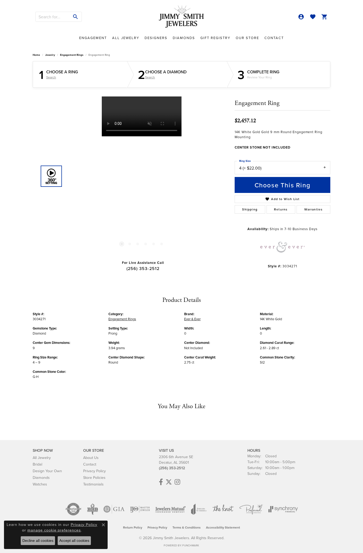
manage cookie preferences (54, 530)
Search (51, 77)
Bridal (37, 464)
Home (36, 55)
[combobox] (52, 17)
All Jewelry (125, 37)
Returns (281, 209)
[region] (141, 176)
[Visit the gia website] (114, 509)
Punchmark (190, 545)
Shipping (250, 209)
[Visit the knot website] (223, 509)
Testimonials (93, 484)
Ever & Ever (192, 318)
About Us (91, 457)
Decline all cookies (37, 540)
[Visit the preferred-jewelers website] (251, 509)
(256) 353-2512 (143, 268)
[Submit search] (76, 17)
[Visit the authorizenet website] (73, 509)
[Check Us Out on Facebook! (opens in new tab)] (161, 482)
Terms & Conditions (186, 527)
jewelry (50, 55)
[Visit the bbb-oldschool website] (92, 509)
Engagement (93, 37)
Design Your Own (47, 471)
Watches (40, 484)
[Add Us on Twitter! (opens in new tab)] (169, 482)
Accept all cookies (74, 540)
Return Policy (132, 527)
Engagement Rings (71, 55)
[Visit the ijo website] (140, 509)
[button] (301, 17)
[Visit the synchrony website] (283, 509)
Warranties (313, 209)
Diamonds (184, 37)
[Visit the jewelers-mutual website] (170, 509)
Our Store (247, 37)
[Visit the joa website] (198, 509)
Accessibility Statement (223, 527)
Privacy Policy (94, 471)
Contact (274, 37)
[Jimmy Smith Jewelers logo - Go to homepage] (181, 16)
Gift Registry (215, 37)
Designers (156, 37)
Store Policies (94, 477)
